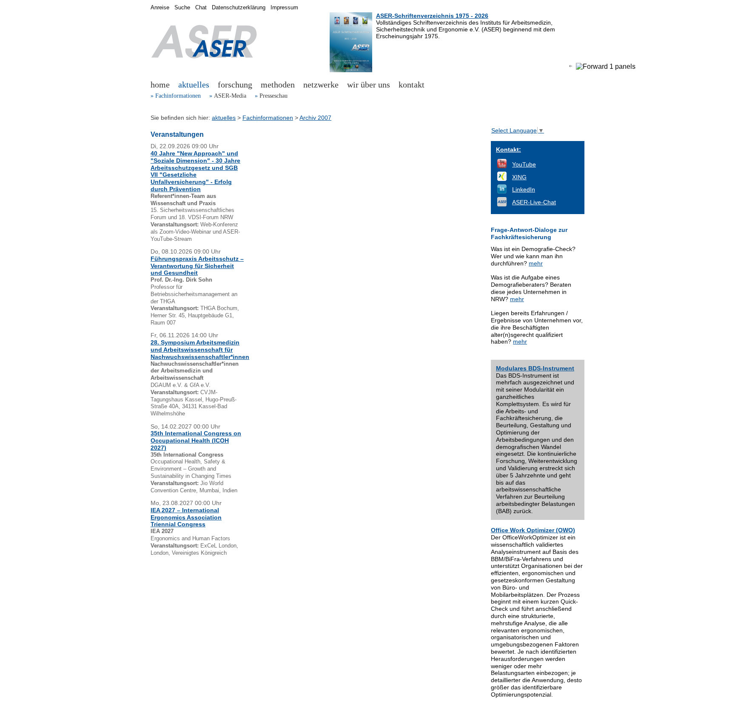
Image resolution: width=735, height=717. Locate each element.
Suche (182, 8)
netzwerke (321, 84)
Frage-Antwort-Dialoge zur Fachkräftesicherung (529, 233)
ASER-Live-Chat (534, 202)
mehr (536, 263)
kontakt (411, 84)
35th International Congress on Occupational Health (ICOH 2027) (196, 440)
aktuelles (193, 84)
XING (519, 177)
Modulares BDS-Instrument (535, 368)
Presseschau (273, 96)
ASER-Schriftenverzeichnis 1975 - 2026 (432, 15)
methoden (278, 84)
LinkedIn (523, 189)
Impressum (284, 8)
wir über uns (368, 84)
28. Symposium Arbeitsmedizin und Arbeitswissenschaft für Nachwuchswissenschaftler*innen (200, 349)
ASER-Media (230, 96)
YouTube (524, 164)
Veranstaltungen (177, 134)
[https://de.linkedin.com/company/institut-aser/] (502, 191)
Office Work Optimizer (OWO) (533, 530)
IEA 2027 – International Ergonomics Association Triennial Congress (186, 517)
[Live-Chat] (502, 204)
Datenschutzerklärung (238, 8)
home (160, 84)
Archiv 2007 (315, 117)
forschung (235, 84)
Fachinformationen (178, 96)
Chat (201, 8)
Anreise (160, 8)
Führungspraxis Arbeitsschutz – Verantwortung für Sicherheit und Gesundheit (197, 266)
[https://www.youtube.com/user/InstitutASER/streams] (502, 166)
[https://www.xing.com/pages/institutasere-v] (502, 178)
